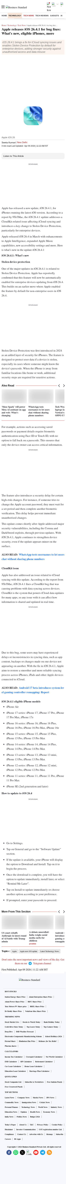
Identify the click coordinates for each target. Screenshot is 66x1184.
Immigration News (29, 1102)
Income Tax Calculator (14, 1057)
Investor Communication (26, 1129)
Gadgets (54, 16)
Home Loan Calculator (33, 1066)
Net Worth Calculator (54, 1057)
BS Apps (17, 1139)
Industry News (56, 1107)
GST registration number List (50, 1129)
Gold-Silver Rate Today (14, 1027)
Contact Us (21, 1134)
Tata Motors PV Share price (16, 1006)
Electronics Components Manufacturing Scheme (23, 1036)
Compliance (9, 1134)
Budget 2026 (35, 1117)
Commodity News (11, 1102)
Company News (23, 1098)
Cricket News (44, 1102)
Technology (14, 16)
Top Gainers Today (51, 1027)
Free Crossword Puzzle (14, 1087)
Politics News (22, 1117)
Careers (8, 1139)
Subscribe (59, 1134)
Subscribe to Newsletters (34, 1082)
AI (61, 16)
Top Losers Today (33, 1027)
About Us (22, 1125)
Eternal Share (10, 1041)
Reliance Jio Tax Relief (47, 1041)
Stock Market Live (12, 1022)
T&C (32, 1125)
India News (9, 1117)
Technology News (28, 1107)
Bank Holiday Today (52, 1022)
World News (42, 1107)
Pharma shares (10, 1046)
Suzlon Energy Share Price (15, 997)
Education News (11, 1112)
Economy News (49, 1112)
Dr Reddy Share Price (13, 1011)
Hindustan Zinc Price (27, 1041)
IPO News (50, 1098)
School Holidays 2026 (53, 1036)
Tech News (28, 16)
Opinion (24, 1112)
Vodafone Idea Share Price (35, 1011)
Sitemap (49, 1134)
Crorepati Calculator (34, 1057)
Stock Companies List (13, 1082)
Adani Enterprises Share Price (40, 997)
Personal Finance (11, 1107)
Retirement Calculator (44, 1062)
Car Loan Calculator (13, 1066)
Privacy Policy (42, 1125)
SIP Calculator (26, 1062)
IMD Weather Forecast (25, 1032)
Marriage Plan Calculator (39, 1071)
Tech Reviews (42, 16)
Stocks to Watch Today (31, 1022)
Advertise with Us (36, 1134)
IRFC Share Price (34, 1002)
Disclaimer (9, 1129)
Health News (35, 1112)
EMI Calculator (11, 1062)
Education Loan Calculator (15, 1071)
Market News (38, 1098)
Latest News (9, 1098)
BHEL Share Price (37, 1006)
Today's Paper (10, 1125)
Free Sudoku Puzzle (54, 1082)
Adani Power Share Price (14, 1002)
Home (4, 16)
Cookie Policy (57, 1125)
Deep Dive (9, 1032)
